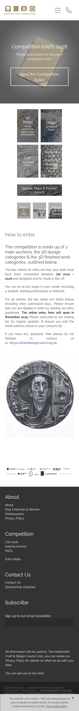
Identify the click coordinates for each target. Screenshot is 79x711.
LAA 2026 (11, 542)
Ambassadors (14, 514)
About (9, 505)
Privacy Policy (14, 518)
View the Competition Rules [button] (39, 76)
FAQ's (9, 551)
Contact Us (13, 582)
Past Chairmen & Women (22, 509)
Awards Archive (15, 546)
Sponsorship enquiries (20, 587)
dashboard (33, 687)
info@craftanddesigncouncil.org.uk (33, 343)
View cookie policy (56, 706)
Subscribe (17, 634)
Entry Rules (13, 559)
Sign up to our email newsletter (28, 615)
